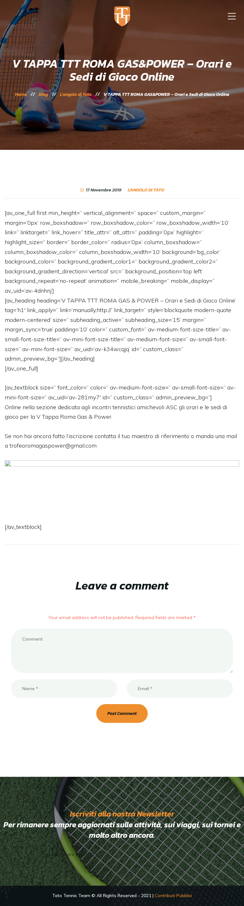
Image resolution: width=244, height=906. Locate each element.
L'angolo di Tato (146, 190)
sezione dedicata (57, 407)
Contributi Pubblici (173, 895)
